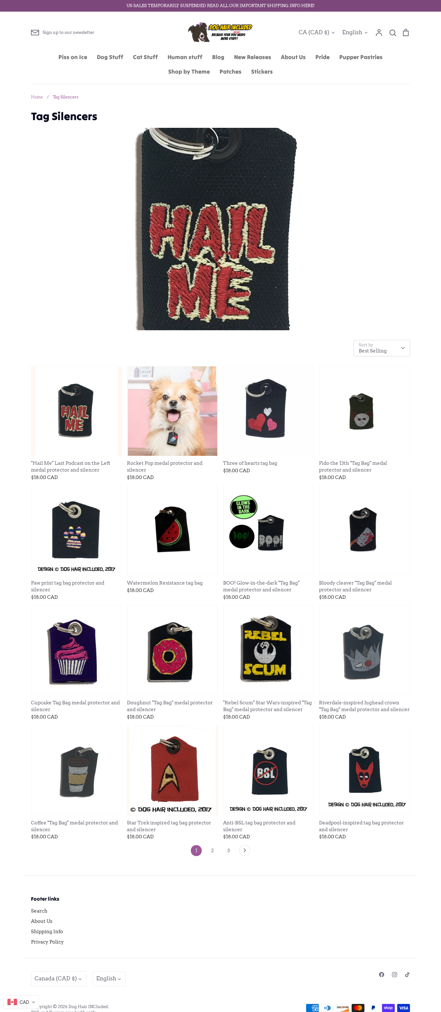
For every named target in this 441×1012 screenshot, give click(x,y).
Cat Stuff (145, 57)
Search (39, 911)
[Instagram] (394, 974)
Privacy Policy (47, 942)
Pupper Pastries (361, 57)
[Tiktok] (407, 974)
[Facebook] (381, 974)
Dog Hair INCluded (88, 1006)
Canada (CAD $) (56, 978)
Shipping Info (47, 932)
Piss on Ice (72, 57)
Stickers (262, 71)
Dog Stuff (110, 57)
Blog (218, 57)
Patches (230, 71)
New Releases (252, 57)
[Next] (244, 852)
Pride (322, 57)
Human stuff (185, 57)
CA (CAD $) (314, 32)
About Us (293, 57)
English (352, 32)
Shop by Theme (189, 71)
